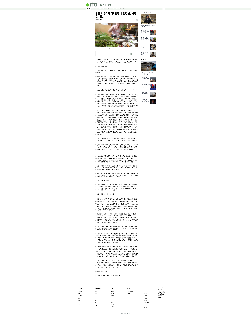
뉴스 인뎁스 (98, 9)
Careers (145, 307)
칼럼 (104, 9)
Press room (146, 305)
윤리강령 (145, 293)
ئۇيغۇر (96, 302)
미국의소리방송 (146, 304)
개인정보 (145, 295)
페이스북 (112, 306)
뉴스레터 (128, 290)
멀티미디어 (118, 9)
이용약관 (145, 297)
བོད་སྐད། (96, 300)
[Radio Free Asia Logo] (98, 4)
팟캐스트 (112, 304)
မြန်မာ (96, 293)
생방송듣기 (113, 291)
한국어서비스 (146, 290)
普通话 (96, 290)
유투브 (112, 302)
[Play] (98, 53)
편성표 (112, 290)
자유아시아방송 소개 (82, 304)
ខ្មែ (95, 298)
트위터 (112, 308)
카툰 (79, 300)
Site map (145, 300)
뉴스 (93, 9)
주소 (144, 291)
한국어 (96, 295)
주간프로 (108, 9)
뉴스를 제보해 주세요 (130, 291)
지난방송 (112, 293)
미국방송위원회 (146, 302)
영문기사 (124, 9)
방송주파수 (113, 295)
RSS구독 (128, 293)
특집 (113, 9)
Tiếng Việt (97, 304)
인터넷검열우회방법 (114, 297)
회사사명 (145, 298)
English (96, 305)
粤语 (96, 291)
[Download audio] (136, 54)
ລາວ (95, 297)
